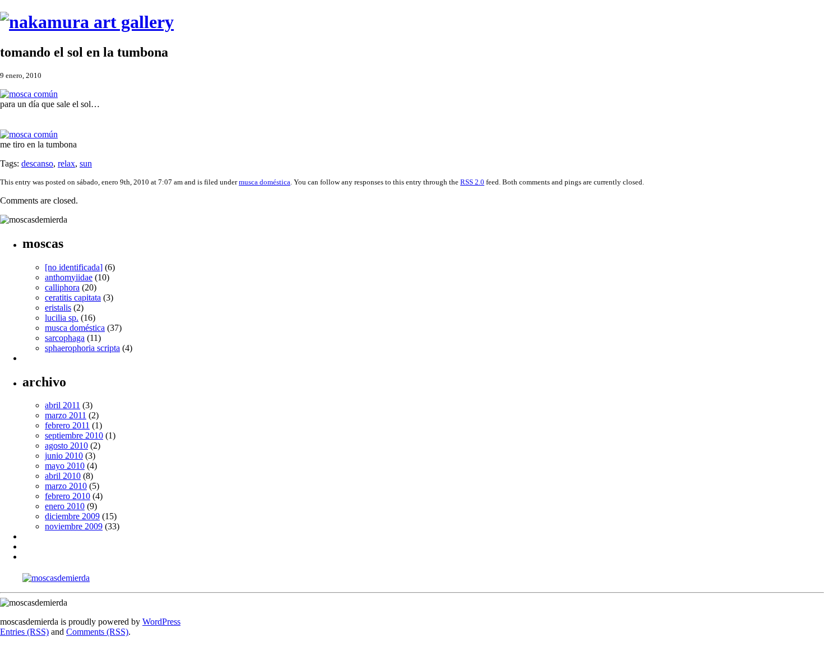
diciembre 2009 (72, 516)
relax (66, 163)
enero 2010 (65, 506)
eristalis (58, 307)
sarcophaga (65, 338)
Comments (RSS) (97, 631)
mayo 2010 (65, 465)
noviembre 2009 (74, 526)
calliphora (62, 287)
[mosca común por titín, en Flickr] (29, 94)
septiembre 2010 (74, 435)
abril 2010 (63, 476)
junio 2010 (64, 455)
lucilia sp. (61, 317)
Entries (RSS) (24, 631)
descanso (37, 163)
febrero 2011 (67, 425)
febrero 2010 (67, 496)
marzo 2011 (65, 415)
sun (86, 163)
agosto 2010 (66, 445)
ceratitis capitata (73, 297)
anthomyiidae (68, 277)
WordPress (161, 621)
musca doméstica (264, 182)
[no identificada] (74, 267)
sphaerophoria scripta (82, 348)
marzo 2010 (66, 486)
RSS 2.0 (472, 182)
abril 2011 (62, 405)
